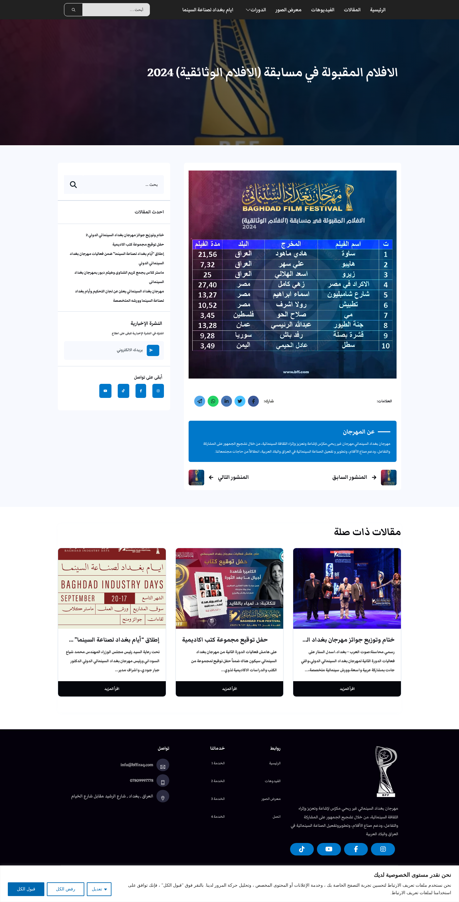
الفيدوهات (273, 781)
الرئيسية (378, 10)
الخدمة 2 (218, 781)
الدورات (258, 10)
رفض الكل (65, 889)
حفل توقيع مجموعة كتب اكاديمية (138, 244)
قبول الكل (26, 889)
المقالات (352, 10)
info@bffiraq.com (137, 764)
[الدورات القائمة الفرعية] (248, 9)
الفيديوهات (322, 10)
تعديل (97, 889)
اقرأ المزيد (347, 688)
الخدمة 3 (218, 798)
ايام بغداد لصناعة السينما (207, 10)
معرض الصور (288, 10)
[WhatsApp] (213, 401)
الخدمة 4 (218, 816)
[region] (229, 883)
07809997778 (141, 780)
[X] (239, 401)
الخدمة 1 (218, 763)
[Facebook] (253, 401)
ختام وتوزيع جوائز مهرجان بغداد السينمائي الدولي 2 (125, 234)
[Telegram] (199, 401)
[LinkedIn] (226, 401)
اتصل (277, 816)
